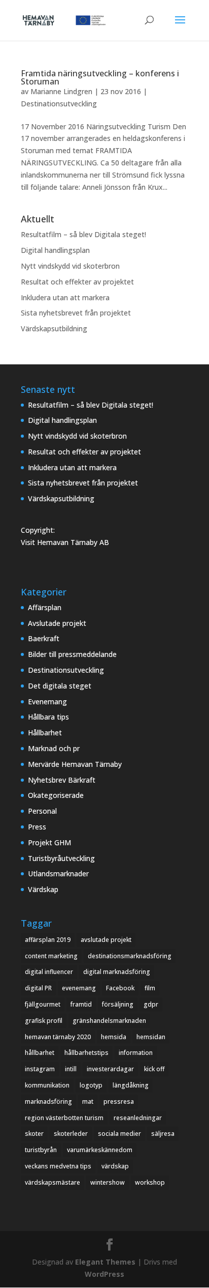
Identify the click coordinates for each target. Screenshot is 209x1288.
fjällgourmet (42, 1004)
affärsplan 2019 (48, 939)
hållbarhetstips (86, 1052)
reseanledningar (138, 1117)
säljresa (163, 1133)
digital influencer (49, 971)
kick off (154, 1069)
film (150, 988)
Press (37, 827)
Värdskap (43, 889)
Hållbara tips (48, 717)
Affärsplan (44, 607)
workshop (150, 1182)
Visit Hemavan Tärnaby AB (65, 542)
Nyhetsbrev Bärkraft (61, 780)
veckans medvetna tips (58, 1166)
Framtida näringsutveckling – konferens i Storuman (100, 77)
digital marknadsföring (116, 971)
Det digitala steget (59, 686)
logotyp (91, 1085)
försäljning (117, 1004)
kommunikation (47, 1085)
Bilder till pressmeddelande (72, 654)
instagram (40, 1069)
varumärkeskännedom (99, 1150)
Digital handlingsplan (55, 250)
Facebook (120, 988)
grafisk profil (43, 1020)
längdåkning (131, 1085)
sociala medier (119, 1133)
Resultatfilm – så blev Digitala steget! (83, 234)
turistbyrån (41, 1150)
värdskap (115, 1166)
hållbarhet (39, 1052)
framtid (81, 1004)
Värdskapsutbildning (54, 328)
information (136, 1052)
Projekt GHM (49, 842)
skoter (34, 1133)
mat (87, 1101)
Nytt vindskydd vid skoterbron (70, 266)
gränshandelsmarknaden (109, 1020)
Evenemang (47, 701)
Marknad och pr (54, 748)
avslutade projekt (106, 939)
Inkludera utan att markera (65, 297)
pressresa (118, 1101)
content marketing (51, 956)
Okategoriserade (56, 795)
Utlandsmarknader (58, 873)
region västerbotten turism (64, 1117)
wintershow (107, 1182)
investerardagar (110, 1069)
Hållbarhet (45, 732)
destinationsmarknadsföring (129, 956)
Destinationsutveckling (59, 103)
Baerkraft (43, 638)
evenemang (79, 988)
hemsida (113, 1037)
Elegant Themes (105, 1262)
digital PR (38, 988)
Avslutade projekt (57, 623)
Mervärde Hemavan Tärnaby (75, 764)
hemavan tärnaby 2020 (58, 1037)
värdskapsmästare (52, 1182)
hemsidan (150, 1037)
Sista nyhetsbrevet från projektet (76, 313)
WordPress (104, 1274)
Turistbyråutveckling (61, 858)
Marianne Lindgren (61, 91)
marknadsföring (48, 1101)
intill (71, 1069)
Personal (42, 811)
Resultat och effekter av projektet (77, 282)
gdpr (151, 1004)
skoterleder (71, 1133)
